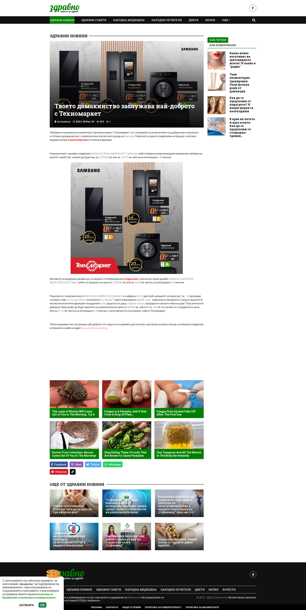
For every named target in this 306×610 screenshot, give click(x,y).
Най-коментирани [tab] (222, 45)
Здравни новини (62, 20)
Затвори (26, 605)
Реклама (96, 607)
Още (225, 20)
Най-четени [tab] (217, 39)
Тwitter (95, 464)
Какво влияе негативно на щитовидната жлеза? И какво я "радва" (242, 59)
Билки (210, 20)
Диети (193, 20)
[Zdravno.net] (67, 574)
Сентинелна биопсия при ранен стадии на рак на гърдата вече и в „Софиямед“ (125, 541)
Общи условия (131, 607)
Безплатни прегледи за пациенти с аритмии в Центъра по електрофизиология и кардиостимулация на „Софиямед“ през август (176, 504)
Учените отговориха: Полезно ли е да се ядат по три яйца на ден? (72, 509)
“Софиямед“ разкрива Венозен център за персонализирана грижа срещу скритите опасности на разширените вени (126, 506)
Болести (229, 589)
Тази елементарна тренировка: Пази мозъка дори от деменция (239, 83)
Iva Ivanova (63, 121)
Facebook (60, 464)
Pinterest (61, 471)
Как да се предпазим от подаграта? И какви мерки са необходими (241, 104)
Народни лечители (167, 20)
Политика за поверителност (163, 607)
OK (42, 605)
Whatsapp (114, 464)
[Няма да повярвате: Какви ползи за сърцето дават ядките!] (179, 536)
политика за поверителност (38, 597)
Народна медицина (129, 20)
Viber (78, 464)
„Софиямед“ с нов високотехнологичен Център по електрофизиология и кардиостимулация (69, 539)
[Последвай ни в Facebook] (252, 8)
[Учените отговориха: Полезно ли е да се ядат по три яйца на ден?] (74, 503)
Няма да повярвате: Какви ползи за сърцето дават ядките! (177, 542)
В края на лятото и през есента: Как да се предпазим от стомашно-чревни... (242, 127)
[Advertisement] (87, 355)
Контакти (112, 607)
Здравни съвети (93, 20)
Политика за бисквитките (202, 607)
